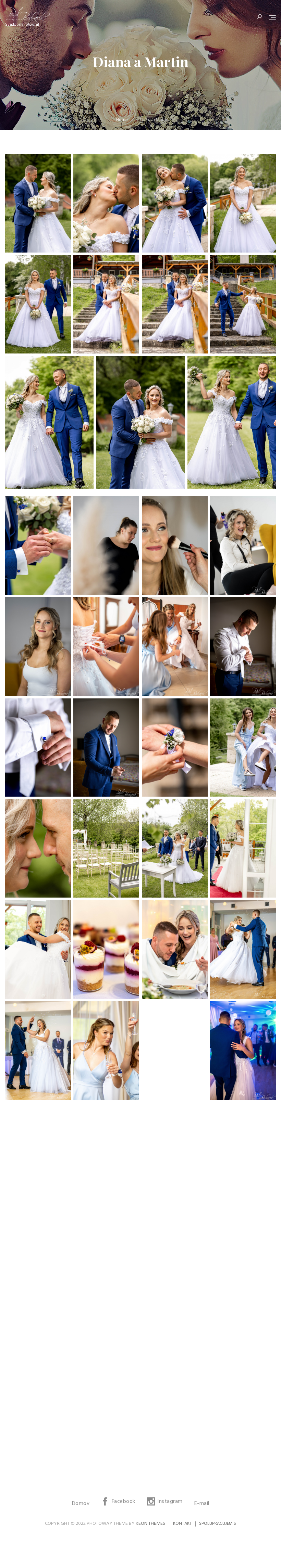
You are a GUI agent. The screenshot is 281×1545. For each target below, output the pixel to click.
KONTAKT (182, 1523)
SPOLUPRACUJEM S (217, 1523)
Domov (81, 1503)
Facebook (123, 1501)
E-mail (201, 1503)
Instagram (170, 1501)
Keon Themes (150, 1524)
